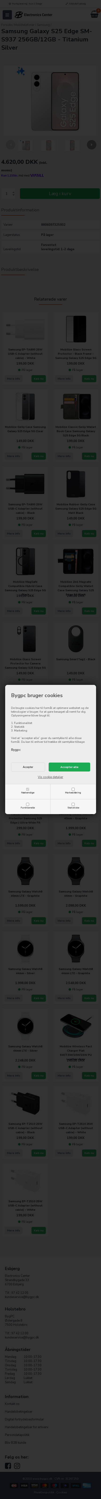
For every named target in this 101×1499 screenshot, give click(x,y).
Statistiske (73, 807)
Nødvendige (27, 792)
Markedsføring (73, 792)
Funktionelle (28, 807)
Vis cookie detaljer (50, 777)
